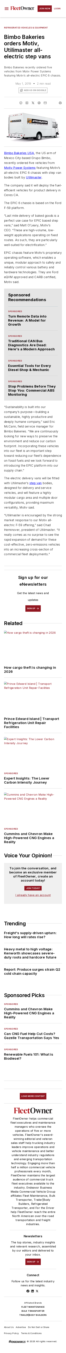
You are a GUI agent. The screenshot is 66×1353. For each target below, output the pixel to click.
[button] (6, 8)
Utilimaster (33, 177)
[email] (45, 103)
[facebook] (21, 103)
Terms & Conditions (31, 1333)
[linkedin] (27, 103)
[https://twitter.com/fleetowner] (37, 1291)
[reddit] (39, 103)
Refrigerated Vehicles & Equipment (26, 27)
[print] (60, 103)
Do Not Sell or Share (38, 1327)
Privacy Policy (11, 1333)
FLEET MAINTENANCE (33, 1307)
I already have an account (33, 895)
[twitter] (33, 103)
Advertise (21, 1327)
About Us (9, 1327)
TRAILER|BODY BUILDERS (33, 1315)
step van (35, 483)
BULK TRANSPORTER (32, 1311)
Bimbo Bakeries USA (19, 153)
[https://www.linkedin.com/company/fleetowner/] (32, 1291)
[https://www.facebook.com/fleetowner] (28, 1291)
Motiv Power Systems (20, 168)
